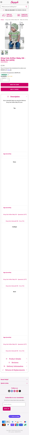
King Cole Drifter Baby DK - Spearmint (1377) (15, 214)
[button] (4, 62)
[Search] (26, 6)
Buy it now (14, 89)
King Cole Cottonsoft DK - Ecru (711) (15, 221)
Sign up (6, 408)
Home (2, 19)
